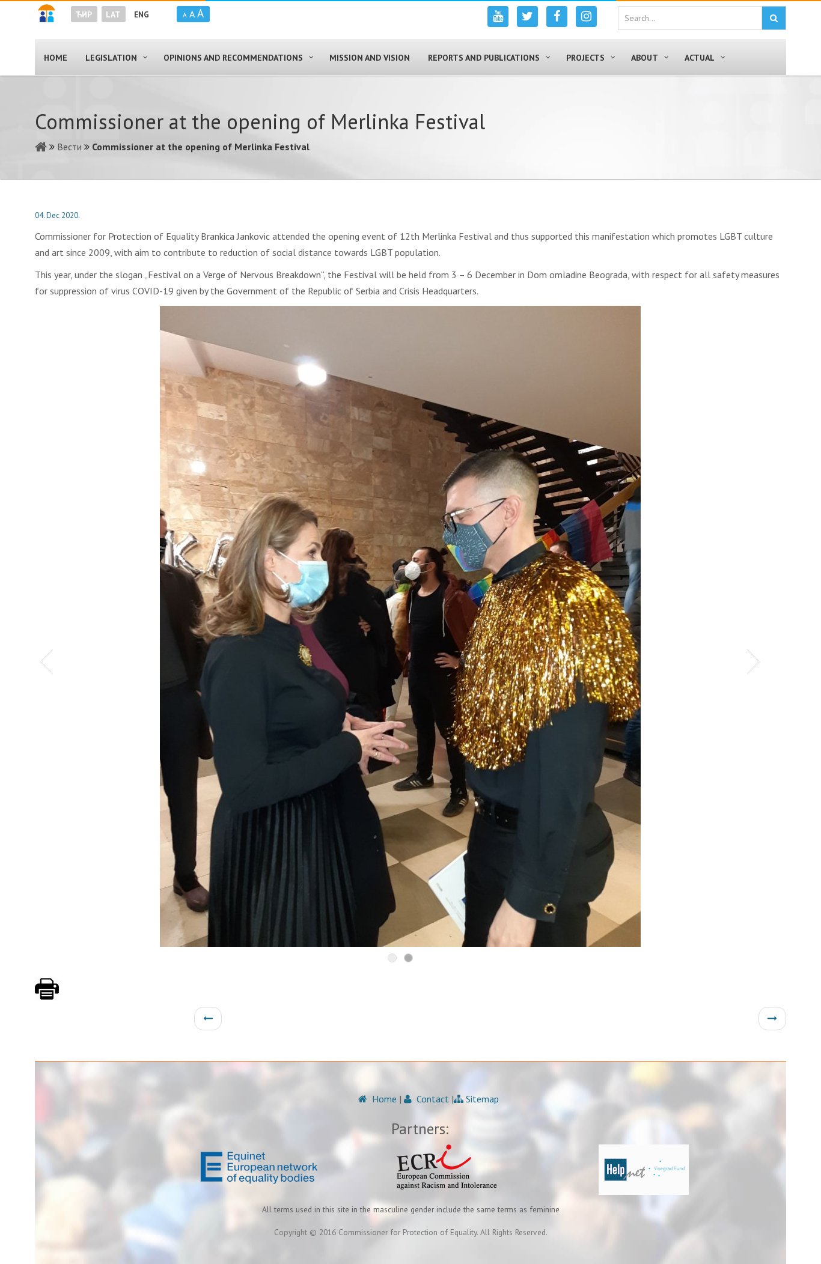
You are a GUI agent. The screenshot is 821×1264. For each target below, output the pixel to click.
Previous (44, 661)
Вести (69, 147)
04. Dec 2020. (57, 215)
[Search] (774, 18)
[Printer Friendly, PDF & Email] (47, 995)
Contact (431, 1099)
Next (756, 661)
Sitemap (481, 1099)
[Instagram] (586, 16)
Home (383, 1099)
